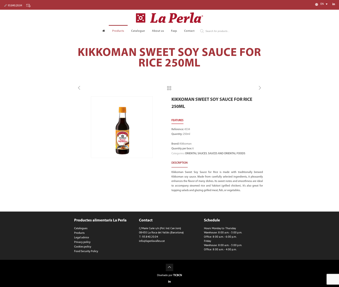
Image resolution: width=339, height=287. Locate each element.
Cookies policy (82, 246)
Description (179, 162)
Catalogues (80, 228)
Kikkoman (186, 143)
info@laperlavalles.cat (152, 241)
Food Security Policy (86, 251)
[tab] (179, 163)
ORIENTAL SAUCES (196, 153)
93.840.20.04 (15, 5)
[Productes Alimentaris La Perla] (169, 18)
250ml (186, 134)
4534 (187, 129)
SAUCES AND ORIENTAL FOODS (226, 153)
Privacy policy (82, 242)
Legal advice (81, 237)
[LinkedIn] (334, 4)
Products (79, 233)
